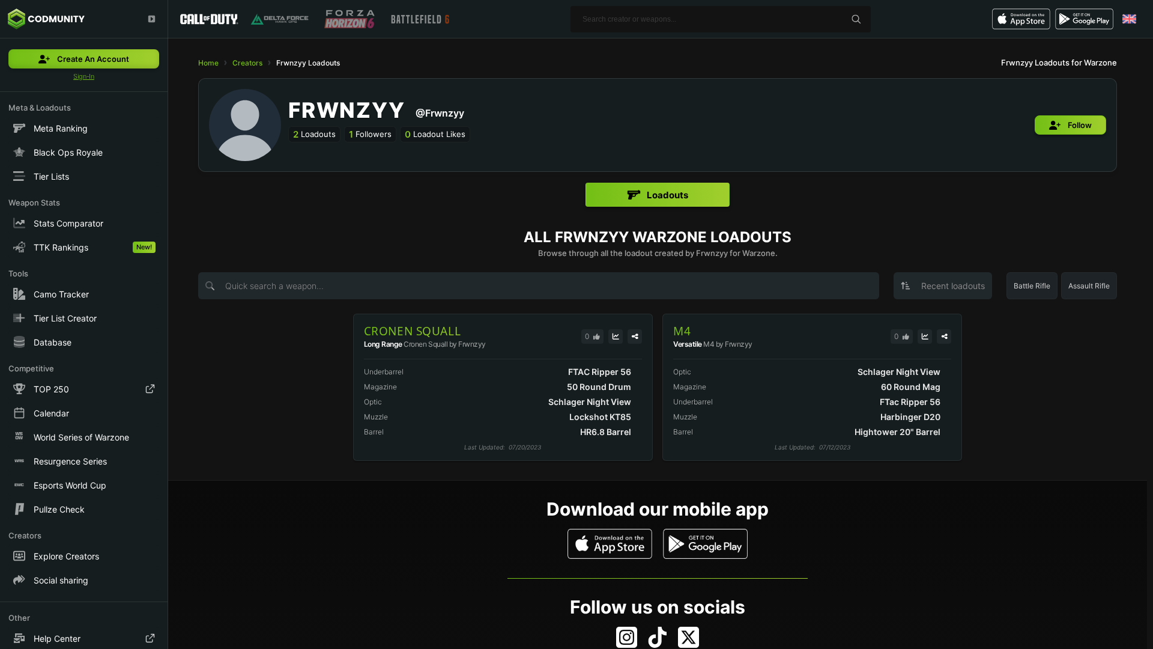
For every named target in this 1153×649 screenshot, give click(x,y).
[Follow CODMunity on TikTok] (657, 637)
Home (208, 62)
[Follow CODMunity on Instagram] (626, 637)
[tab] (658, 195)
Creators (247, 62)
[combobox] (943, 286)
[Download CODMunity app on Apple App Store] (609, 544)
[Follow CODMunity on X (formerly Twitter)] (688, 637)
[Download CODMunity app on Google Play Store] (705, 544)
